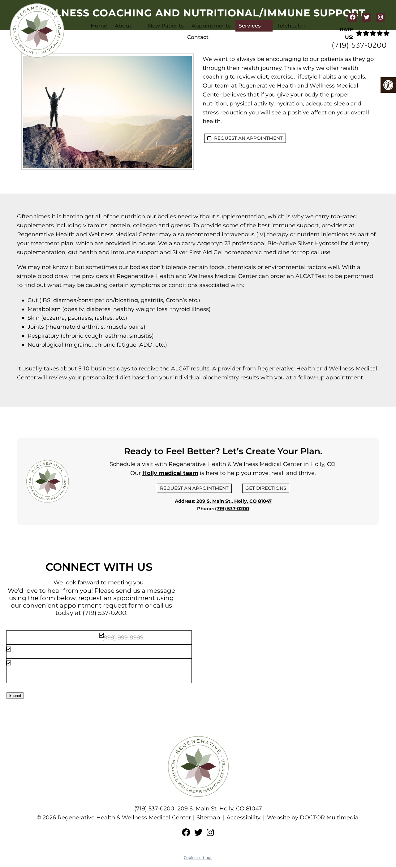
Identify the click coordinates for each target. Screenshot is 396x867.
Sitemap (208, 817)
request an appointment (248, 138)
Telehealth (291, 26)
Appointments (211, 26)
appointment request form (102, 605)
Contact (198, 37)
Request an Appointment (194, 488)
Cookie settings (198, 857)
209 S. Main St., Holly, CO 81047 (234, 501)
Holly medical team (170, 473)
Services (250, 26)
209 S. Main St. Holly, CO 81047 (220, 808)
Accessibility (243, 817)
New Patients (166, 26)
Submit (15, 695)
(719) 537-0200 (359, 45)
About (123, 26)
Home (99, 26)
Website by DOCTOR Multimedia (313, 817)
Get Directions (265, 488)
